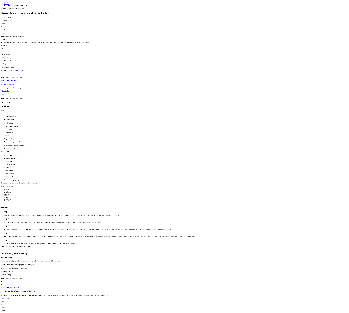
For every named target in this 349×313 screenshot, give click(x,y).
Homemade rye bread (5, 73)
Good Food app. (32, 183)
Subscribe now (5, 298)
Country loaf (3, 94)
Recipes (6, 4)
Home (6, 2)
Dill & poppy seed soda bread (7, 84)
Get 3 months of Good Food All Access (18, 291)
